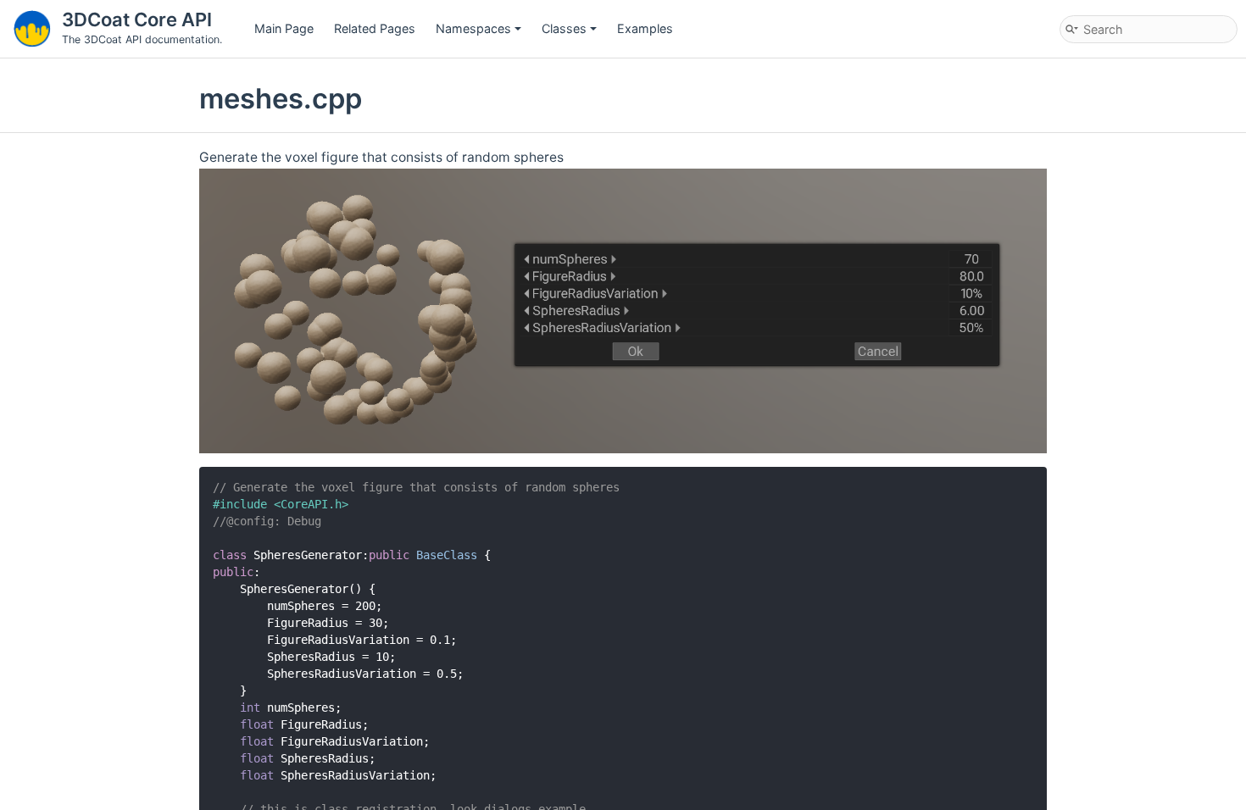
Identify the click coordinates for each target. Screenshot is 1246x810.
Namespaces (473, 28)
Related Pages (374, 28)
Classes (564, 28)
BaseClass (446, 555)
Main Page (284, 28)
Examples (645, 28)
